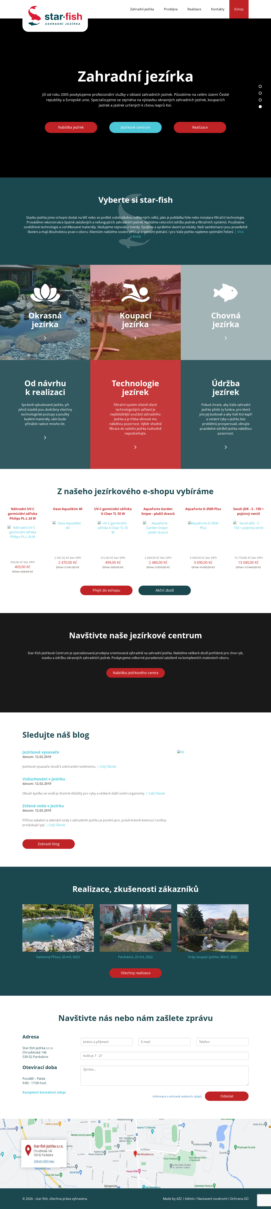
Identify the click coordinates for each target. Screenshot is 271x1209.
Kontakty (217, 9)
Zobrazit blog (49, 843)
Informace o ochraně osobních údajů (177, 1096)
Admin (190, 1198)
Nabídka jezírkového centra (135, 672)
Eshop (239, 9)
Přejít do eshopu (106, 590)
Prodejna (171, 9)
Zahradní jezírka (142, 9)
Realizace (194, 9)
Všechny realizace (135, 972)
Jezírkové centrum (135, 127)
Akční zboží (165, 590)
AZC (179, 1198)
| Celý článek (106, 766)
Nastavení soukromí (212, 1198)
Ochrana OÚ (239, 1198)
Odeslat (226, 1096)
